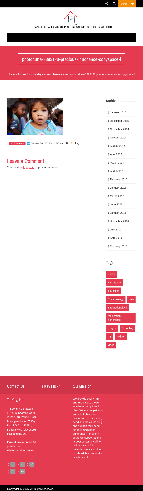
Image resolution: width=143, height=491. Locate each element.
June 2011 (116, 204)
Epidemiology (116, 299)
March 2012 (117, 196)
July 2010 (115, 229)
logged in (28, 167)
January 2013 (118, 187)
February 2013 (118, 179)
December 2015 (119, 120)
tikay (76, 143)
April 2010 (116, 237)
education (114, 290)
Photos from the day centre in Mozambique (43, 74)
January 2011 (118, 212)
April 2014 (116, 154)
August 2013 (117, 170)
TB (110, 336)
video (111, 344)
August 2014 (117, 145)
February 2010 (118, 246)
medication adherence (114, 317)
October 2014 (118, 137)
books (111, 274)
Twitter (121, 336)
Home (11, 74)
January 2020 (118, 112)
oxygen (112, 328)
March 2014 (117, 162)
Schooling (127, 328)
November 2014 (119, 129)
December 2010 (119, 221)
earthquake (114, 282)
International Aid (117, 307)
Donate (125, 4)
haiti (131, 299)
